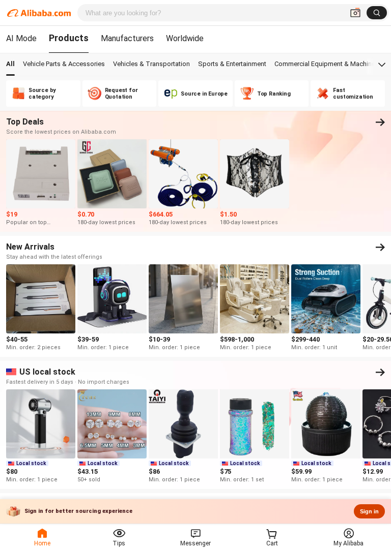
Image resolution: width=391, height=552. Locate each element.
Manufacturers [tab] (127, 38)
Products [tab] (69, 38)
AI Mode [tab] (21, 38)
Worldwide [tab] (185, 38)
